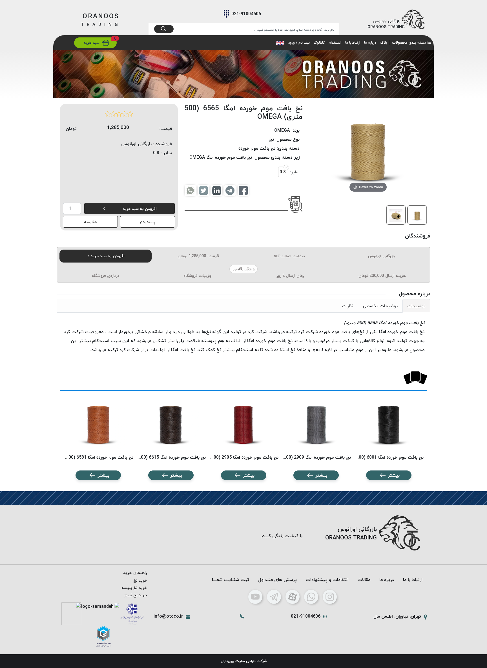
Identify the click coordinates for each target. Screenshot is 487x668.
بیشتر (394, 475)
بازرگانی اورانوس (381, 255)
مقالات (364, 580)
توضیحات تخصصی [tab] (380, 306)
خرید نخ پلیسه (134, 588)
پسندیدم (147, 221)
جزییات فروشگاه (197, 275)
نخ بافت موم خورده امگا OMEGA (220, 157)
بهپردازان (227, 661)
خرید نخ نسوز (135, 595)
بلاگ (383, 43)
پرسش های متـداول (277, 580)
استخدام (335, 43)
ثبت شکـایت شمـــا (230, 580)
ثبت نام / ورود (299, 43)
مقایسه (90, 221)
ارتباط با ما (352, 43)
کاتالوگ (319, 43)
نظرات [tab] (347, 306)
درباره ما (370, 43)
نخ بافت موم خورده (256, 148)
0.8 (283, 172)
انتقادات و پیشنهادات (327, 580)
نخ (271, 139)
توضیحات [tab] (416, 306)
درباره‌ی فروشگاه (105, 275)
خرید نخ (140, 580)
